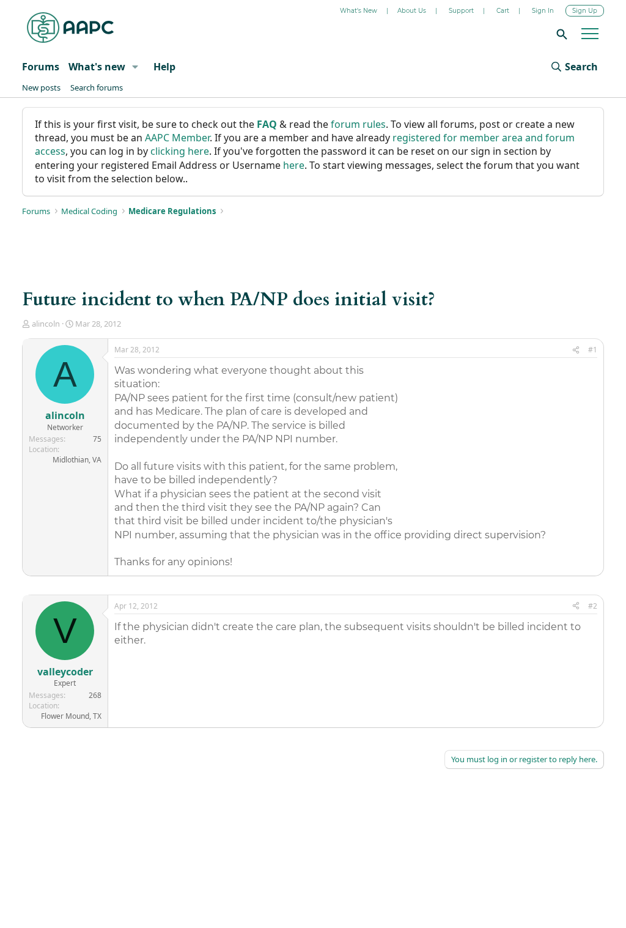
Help (164, 66)
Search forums (96, 87)
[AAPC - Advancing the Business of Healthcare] (70, 27)
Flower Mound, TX (71, 716)
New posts (41, 87)
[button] (135, 66)
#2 (592, 606)
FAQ (267, 124)
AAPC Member (177, 137)
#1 (592, 349)
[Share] (576, 350)
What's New (358, 11)
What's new (96, 66)
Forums (40, 66)
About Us (411, 11)
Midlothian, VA (77, 460)
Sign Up (584, 11)
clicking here (179, 151)
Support (461, 11)
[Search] (560, 33)
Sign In (543, 11)
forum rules (358, 124)
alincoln (46, 323)
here (293, 165)
